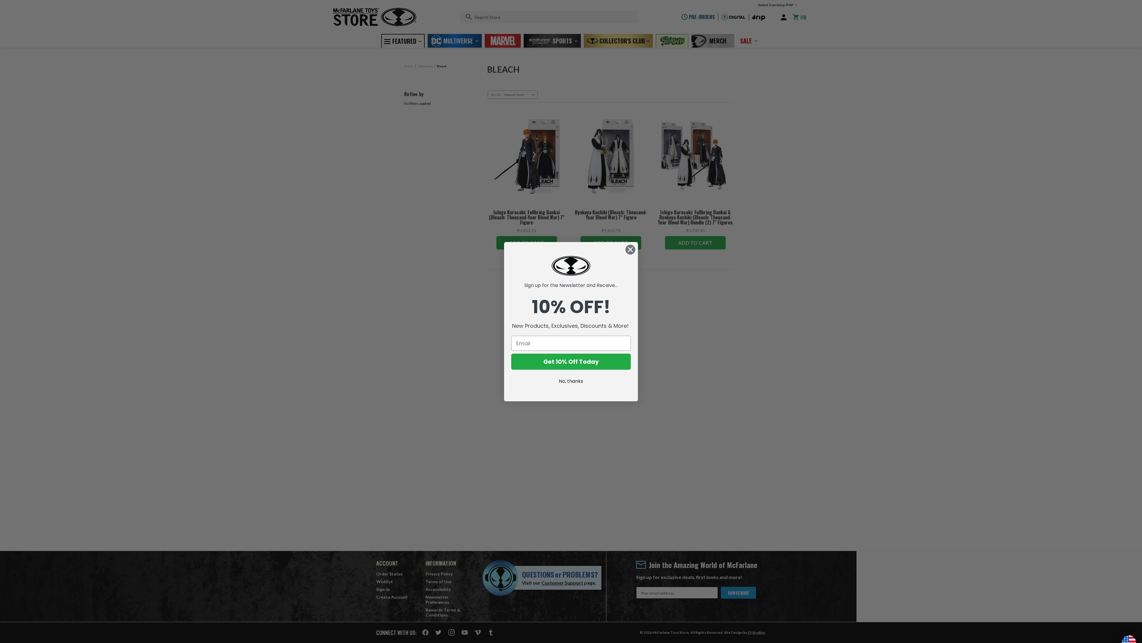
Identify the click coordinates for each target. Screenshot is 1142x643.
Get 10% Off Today (571, 362)
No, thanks (571, 381)
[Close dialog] (630, 249)
